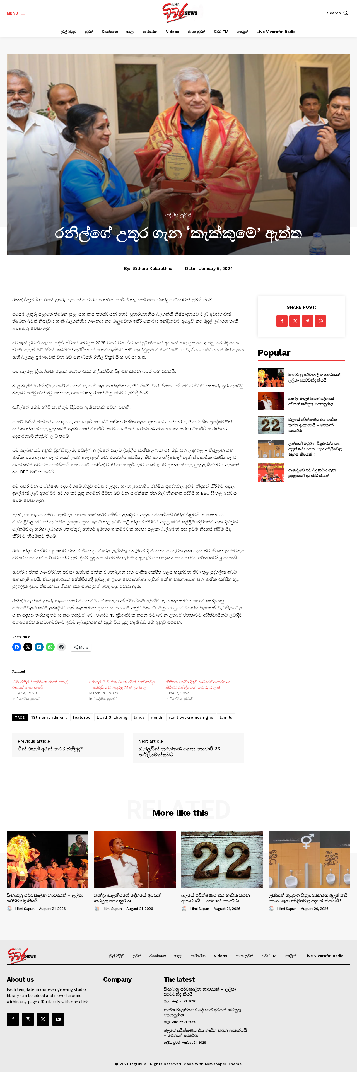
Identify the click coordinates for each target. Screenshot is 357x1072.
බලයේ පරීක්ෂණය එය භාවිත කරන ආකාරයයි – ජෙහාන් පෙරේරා (312, 425)
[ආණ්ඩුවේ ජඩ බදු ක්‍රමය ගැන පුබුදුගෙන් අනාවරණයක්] (271, 472)
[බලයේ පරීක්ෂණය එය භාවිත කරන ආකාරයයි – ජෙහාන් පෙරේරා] (271, 425)
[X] (294, 321)
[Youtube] (58, 1019)
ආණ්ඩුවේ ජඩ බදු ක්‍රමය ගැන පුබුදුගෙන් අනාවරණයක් (312, 472)
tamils (225, 717)
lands (139, 717)
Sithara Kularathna (152, 268)
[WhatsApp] (320, 321)
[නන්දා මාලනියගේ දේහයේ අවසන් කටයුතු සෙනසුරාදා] (271, 401)
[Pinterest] (307, 321)
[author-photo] (10, 909)
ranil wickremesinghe (191, 717)
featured (82, 717)
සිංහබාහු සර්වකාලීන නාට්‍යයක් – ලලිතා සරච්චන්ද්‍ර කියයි (316, 377)
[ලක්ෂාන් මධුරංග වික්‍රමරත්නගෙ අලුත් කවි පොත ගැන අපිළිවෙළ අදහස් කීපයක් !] (271, 449)
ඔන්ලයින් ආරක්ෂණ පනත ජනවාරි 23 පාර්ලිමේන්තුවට (179, 752)
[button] (338, 13)
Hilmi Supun (25, 909)
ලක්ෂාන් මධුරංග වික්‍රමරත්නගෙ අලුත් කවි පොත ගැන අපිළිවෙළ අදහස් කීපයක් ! (315, 449)
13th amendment (49, 717)
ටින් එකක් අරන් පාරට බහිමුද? (50, 749)
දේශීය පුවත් (178, 215)
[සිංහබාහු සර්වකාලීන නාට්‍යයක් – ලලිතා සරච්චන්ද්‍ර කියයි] (271, 377)
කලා (167, 1001)
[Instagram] (28, 1019)
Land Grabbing (112, 717)
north (157, 717)
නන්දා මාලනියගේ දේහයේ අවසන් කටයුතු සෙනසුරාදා (311, 401)
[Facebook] (282, 321)
